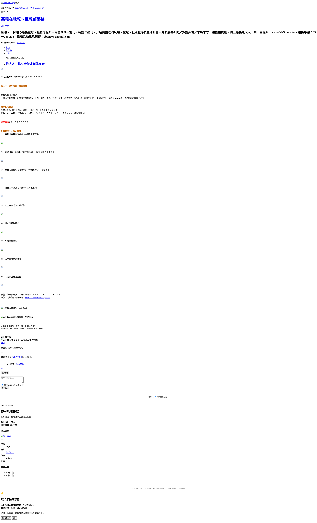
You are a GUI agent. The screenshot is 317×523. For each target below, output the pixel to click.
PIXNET (140, 488)
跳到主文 (5, 26)
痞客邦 (15, 357)
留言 (20, 357)
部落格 (9, 50)
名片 (8, 53)
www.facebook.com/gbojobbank (37, 298)
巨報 (3, 343)
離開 (14, 518)
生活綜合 (21, 43)
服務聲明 (182, 488)
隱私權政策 (172, 488)
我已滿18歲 (6, 518)
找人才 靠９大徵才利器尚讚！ (27, 64)
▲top (3, 368)
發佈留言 (5, 388)
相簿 (8, 48)
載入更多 (5, 373)
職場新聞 (20, 364)
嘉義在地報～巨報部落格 (23, 19)
